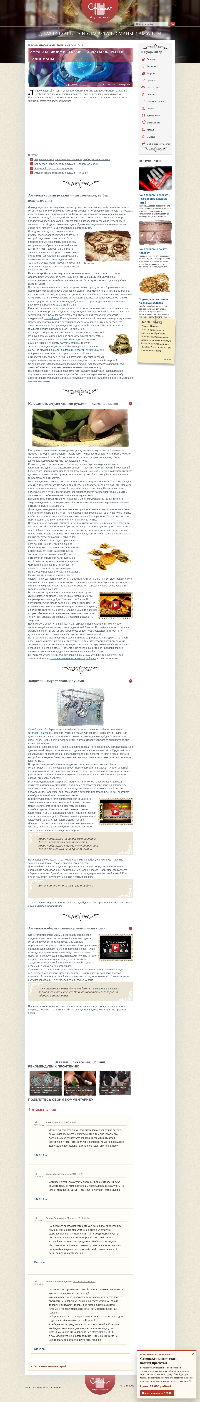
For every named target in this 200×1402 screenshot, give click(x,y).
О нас (27, 1387)
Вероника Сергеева (88, 84)
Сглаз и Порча (154, 87)
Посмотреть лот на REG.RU (157, 1393)
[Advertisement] (80, 127)
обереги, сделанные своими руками (73, 350)
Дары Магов (53, 1173)
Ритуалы (151, 73)
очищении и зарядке (107, 988)
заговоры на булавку (40, 733)
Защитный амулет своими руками (53, 168)
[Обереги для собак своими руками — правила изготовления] (115, 1072)
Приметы (151, 80)
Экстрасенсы (153, 122)
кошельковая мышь (61, 658)
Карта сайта (56, 1387)
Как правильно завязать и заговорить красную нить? (154, 198)
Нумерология (153, 115)
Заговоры (151, 66)
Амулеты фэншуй (70, 343)
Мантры (151, 136)
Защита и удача (47, 44)
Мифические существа (158, 143)
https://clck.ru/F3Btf (102, 1332)
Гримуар (32, 44)
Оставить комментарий (50, 1366)
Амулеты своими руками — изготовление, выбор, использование (72, 159)
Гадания (151, 59)
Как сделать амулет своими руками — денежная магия (66, 164)
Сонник (150, 108)
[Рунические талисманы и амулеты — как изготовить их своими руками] (46, 1072)
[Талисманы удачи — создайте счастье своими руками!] (80, 1072)
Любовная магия (155, 101)
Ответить (39, 1154)
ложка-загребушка (85, 658)
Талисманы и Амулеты (68, 44)
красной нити (51, 318)
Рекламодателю (40, 1387)
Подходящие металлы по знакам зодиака (153, 301)
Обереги (151, 94)
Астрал (150, 129)
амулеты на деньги (55, 450)
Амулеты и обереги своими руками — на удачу (61, 173)
